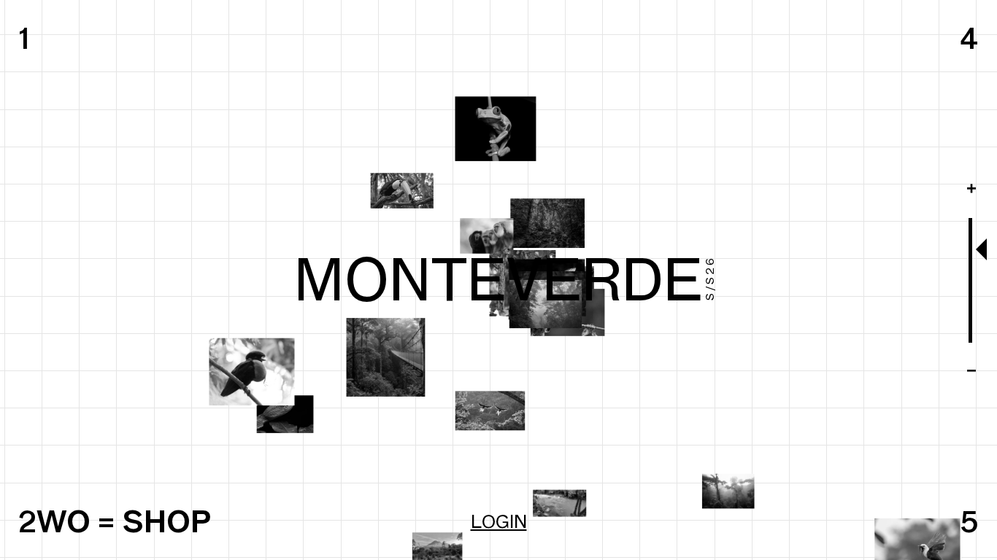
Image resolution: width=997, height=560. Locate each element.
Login (499, 521)
